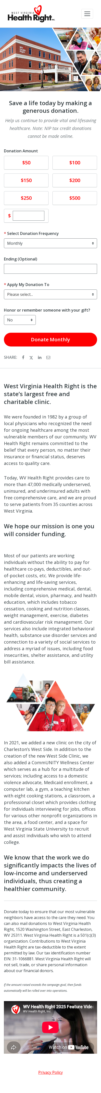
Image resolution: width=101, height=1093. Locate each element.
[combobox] (50, 294)
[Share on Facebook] (23, 357)
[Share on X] (31, 357)
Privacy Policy (50, 1072)
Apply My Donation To (28, 284)
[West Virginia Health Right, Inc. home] (31, 14)
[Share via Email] (48, 357)
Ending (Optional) (20, 259)
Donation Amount (21, 151)
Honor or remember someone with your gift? (47, 310)
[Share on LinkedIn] (40, 357)
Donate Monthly (50, 339)
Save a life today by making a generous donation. (50, 107)
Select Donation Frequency (33, 233)
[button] (87, 14)
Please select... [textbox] (20, 294)
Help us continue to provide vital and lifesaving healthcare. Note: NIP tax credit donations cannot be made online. (50, 128)
